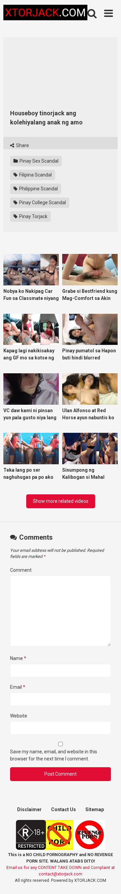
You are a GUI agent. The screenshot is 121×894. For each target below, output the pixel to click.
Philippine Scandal (38, 188)
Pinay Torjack (32, 216)
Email (17, 687)
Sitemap (94, 809)
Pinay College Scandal (42, 202)
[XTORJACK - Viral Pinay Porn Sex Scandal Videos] (45, 14)
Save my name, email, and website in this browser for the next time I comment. (53, 755)
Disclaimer (29, 809)
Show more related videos (60, 501)
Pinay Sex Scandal (38, 161)
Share (22, 145)
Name (18, 658)
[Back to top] (108, 880)
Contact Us (63, 809)
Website (18, 716)
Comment (21, 570)
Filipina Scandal (35, 175)
